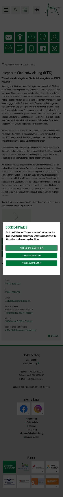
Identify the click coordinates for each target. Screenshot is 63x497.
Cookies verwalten (31, 255)
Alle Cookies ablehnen (31, 248)
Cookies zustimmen (31, 263)
